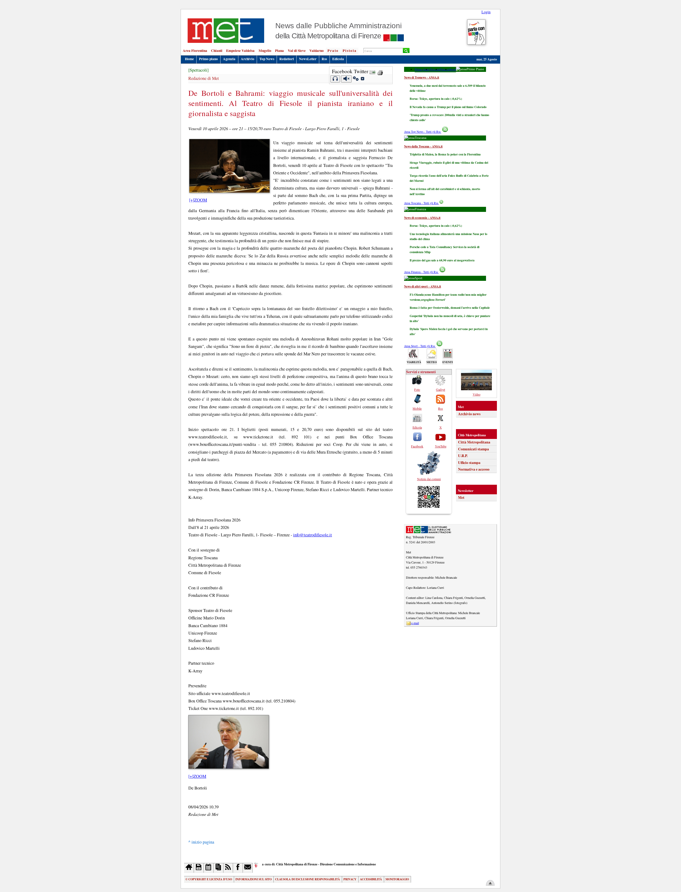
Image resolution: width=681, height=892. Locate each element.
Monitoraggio (397, 879)
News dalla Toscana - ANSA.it (423, 146)
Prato (333, 50)
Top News (266, 58)
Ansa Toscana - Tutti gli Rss (421, 203)
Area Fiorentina (195, 50)
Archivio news (469, 414)
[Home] (189, 868)
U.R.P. (463, 455)
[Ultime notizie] (209, 868)
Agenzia (229, 58)
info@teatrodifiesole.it (312, 535)
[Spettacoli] (198, 70)
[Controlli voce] (356, 79)
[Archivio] (199, 868)
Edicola (338, 58)
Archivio (247, 58)
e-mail (415, 623)
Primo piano (208, 58)
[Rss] (228, 868)
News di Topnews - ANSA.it (421, 77)
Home (189, 58)
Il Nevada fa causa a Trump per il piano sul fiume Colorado (448, 107)
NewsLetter (308, 58)
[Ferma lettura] (346, 79)
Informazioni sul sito (253, 879)
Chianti (216, 50)
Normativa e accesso (473, 469)
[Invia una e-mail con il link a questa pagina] (372, 71)
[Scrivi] (248, 868)
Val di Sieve (297, 50)
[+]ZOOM (198, 200)
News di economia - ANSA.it (422, 217)
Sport (452, 69)
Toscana (435, 69)
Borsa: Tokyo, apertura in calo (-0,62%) (436, 98)
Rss (324, 58)
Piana (279, 50)
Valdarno (316, 50)
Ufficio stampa (469, 462)
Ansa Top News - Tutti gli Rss (422, 132)
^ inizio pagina (201, 842)
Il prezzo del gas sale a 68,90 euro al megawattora (442, 260)
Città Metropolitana (474, 442)
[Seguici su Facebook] (238, 868)
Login (486, 11)
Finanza (444, 69)
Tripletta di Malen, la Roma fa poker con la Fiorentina (445, 154)
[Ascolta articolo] (335, 79)
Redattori (286, 58)
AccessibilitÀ (371, 879)
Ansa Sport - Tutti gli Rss (420, 346)
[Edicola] (218, 868)
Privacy (349, 879)
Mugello (265, 50)
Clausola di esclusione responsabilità (307, 879)
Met (461, 497)
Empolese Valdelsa (240, 50)
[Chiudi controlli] (362, 79)
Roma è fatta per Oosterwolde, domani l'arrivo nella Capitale (450, 307)
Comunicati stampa (473, 449)
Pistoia (350, 50)
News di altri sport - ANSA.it (422, 286)
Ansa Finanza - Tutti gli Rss (421, 272)
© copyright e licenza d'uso (208, 879)
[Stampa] (380, 71)
